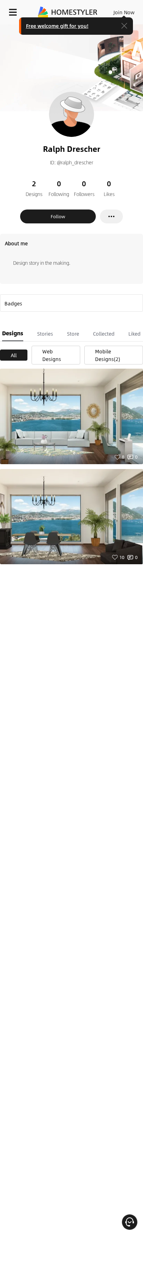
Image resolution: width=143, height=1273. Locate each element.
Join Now (124, 12)
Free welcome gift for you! (57, 25)
